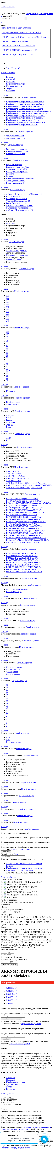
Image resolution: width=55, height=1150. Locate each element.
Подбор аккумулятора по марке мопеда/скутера (26, 113)
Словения (10, 422)
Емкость (9, 950)
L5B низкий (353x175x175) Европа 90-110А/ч (26, 538)
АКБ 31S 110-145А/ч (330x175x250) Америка (26, 483)
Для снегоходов (13, 674)
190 (7, 312)
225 (7, 314)
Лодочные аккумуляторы (17, 255)
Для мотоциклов (13, 669)
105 (7, 334)
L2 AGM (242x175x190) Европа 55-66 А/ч (24, 508)
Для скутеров (12, 672)
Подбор (9, 866)
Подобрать (6, 852)
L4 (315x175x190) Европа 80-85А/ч (21, 524)
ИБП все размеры (13, 592)
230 (7, 316)
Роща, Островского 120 (16, 203)
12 (7, 689)
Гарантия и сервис (14, 165)
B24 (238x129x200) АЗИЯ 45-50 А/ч (21, 555)
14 (7, 694)
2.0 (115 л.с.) (11, 994)
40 (7, 341)
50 (7, 346)
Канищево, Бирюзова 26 (16, 199)
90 (7, 369)
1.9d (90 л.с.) (11, 991)
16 (7, 699)
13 (7, 692)
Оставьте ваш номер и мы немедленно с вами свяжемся (25, 842)
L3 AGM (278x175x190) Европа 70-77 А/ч (24, 517)
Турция (9, 425)
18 (7, 701)
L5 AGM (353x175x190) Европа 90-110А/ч (24, 533)
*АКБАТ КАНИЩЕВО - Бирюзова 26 (18, 46)
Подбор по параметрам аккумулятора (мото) (25, 122)
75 (7, 359)
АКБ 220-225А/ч (13, 481)
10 (7, 685)
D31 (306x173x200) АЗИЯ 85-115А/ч (22, 569)
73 (7, 378)
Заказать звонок (8, 72)
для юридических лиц (15, 138)
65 (7, 352)
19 (7, 703)
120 (7, 295)
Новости (10, 174)
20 (7, 706)
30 (7, 712)
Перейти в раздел (28, 97)
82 (7, 380)
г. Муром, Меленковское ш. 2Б (19, 210)
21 (7, 708)
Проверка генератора (15, 154)
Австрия (10, 415)
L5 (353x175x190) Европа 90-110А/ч (22, 498)
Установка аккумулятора (17, 149)
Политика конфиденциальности (20, 178)
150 (7, 307)
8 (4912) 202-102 (8, 7)
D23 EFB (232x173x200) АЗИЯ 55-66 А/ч (24, 562)
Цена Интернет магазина (12, 909)
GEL (8, 740)
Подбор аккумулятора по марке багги (22, 120)
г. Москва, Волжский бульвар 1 (19, 205)
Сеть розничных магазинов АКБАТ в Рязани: (21, 33)
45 (7, 343)
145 (7, 305)
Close (16, 854)
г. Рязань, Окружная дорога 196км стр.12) (24, 194)
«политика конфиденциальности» (16, 1148)
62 (7, 373)
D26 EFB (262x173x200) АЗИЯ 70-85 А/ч (24, 567)
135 (7, 300)
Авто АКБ (10, 79)
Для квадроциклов (14, 667)
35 (7, 339)
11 (7, 687)
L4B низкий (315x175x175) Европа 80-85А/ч (25, 531)
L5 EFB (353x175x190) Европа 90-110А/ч (24, 535)
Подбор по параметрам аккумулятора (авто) (25, 104)
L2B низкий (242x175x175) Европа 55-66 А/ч (26, 512)
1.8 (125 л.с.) (11, 988)
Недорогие (11, 391)
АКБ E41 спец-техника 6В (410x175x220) (24, 487)
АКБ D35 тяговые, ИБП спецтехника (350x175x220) (29, 485)
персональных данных (20, 849)
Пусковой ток (14, 959)
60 (7, 350)
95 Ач (8, 371)
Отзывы (9, 176)
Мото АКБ (10, 81)
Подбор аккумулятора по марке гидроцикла (25, 118)
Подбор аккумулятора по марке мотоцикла (24, 106)
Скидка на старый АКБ (16, 169)
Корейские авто (13, 402)
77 (7, 362)
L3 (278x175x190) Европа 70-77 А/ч (21, 515)
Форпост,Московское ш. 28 (18, 201)
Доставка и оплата (14, 86)
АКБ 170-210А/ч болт (15, 476)
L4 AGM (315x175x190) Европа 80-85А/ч (24, 526)
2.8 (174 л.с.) (11, 1003)
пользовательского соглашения (14, 1129)
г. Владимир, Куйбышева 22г (18, 208)
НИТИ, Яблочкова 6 (15, 196)
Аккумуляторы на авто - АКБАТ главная (24, 863)
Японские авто (12, 404)
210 (7, 318)
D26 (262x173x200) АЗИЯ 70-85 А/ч (22, 565)
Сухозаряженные (13, 742)
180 (7, 309)
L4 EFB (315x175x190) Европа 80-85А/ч (23, 528)
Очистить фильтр (8, 877)
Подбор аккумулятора (15, 84)
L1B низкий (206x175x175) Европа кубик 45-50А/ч (28, 503)
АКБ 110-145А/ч (13, 471)
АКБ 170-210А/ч (13, 474)
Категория (5, 905)
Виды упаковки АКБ (15, 183)
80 (7, 364)
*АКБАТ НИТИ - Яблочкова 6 (15, 41)
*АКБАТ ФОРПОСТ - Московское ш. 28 (19, 50)
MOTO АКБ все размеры (17, 589)
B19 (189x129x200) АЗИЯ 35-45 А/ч (21, 553)
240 (7, 321)
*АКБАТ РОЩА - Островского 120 (17, 54)
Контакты (10, 91)
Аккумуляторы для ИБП (16, 250)
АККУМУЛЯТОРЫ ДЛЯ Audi (19, 870)
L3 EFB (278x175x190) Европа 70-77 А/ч (24, 519)
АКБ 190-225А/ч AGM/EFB (18, 478)
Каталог (9, 77)
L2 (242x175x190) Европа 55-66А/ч (21, 505)
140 (7, 302)
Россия (9, 420)
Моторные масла (13, 260)
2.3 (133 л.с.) (11, 997)
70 (7, 357)
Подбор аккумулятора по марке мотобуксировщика (28, 111)
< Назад (4, 95)
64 (7, 375)
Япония (9, 427)
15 (7, 696)
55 (7, 348)
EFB (8, 440)
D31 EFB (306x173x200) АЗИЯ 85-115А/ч (24, 572)
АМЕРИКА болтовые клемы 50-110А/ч (23, 542)
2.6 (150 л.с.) (11, 1000)
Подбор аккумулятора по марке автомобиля (25, 102)
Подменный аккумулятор (17, 151)
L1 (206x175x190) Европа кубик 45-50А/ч (24, 501)
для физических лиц (15, 136)
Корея (8, 418)
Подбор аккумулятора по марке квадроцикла (25, 115)
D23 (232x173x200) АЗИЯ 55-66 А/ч (22, 560)
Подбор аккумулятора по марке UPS (22, 125)
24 (7, 710)
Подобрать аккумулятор (11, 1019)
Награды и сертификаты (17, 171)
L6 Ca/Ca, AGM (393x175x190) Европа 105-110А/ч (28, 540)
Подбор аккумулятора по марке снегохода (24, 109)
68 (7, 355)
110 (7, 336)
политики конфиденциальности (37, 1127)
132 (7, 298)
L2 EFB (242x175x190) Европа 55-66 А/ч (24, 510)
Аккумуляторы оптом (15, 181)
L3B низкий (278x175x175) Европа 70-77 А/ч (26, 521)
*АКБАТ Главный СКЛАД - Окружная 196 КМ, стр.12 (26, 37)
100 (7, 332)
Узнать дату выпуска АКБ (17, 167)
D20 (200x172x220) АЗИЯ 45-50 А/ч (22, 558)
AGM (8, 438)
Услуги (9, 88)
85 (7, 366)
